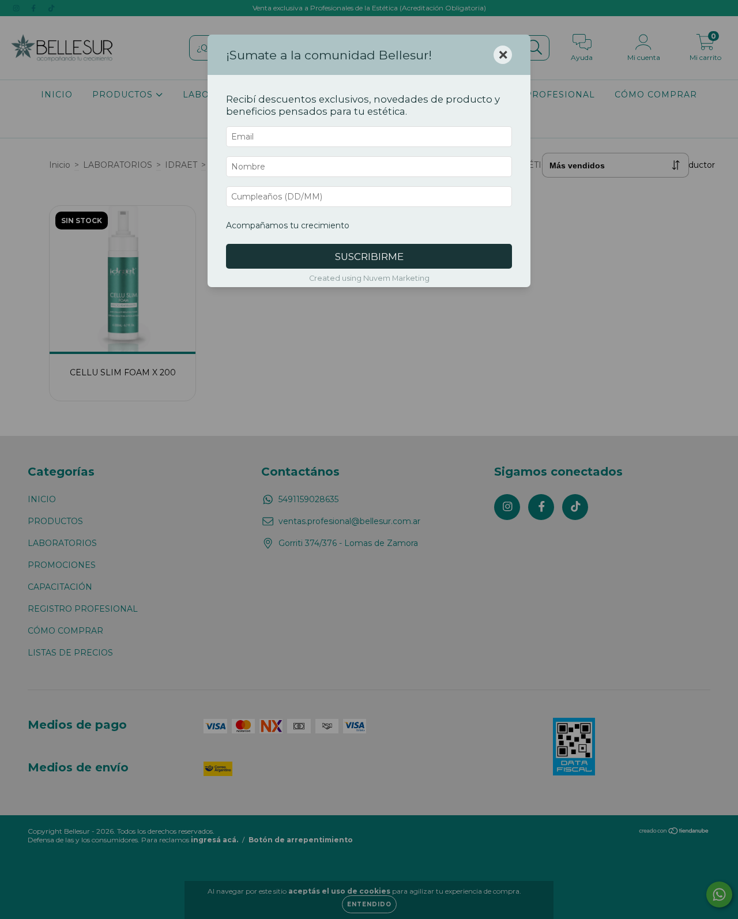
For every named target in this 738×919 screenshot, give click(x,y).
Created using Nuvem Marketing (369, 278)
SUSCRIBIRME (369, 256)
